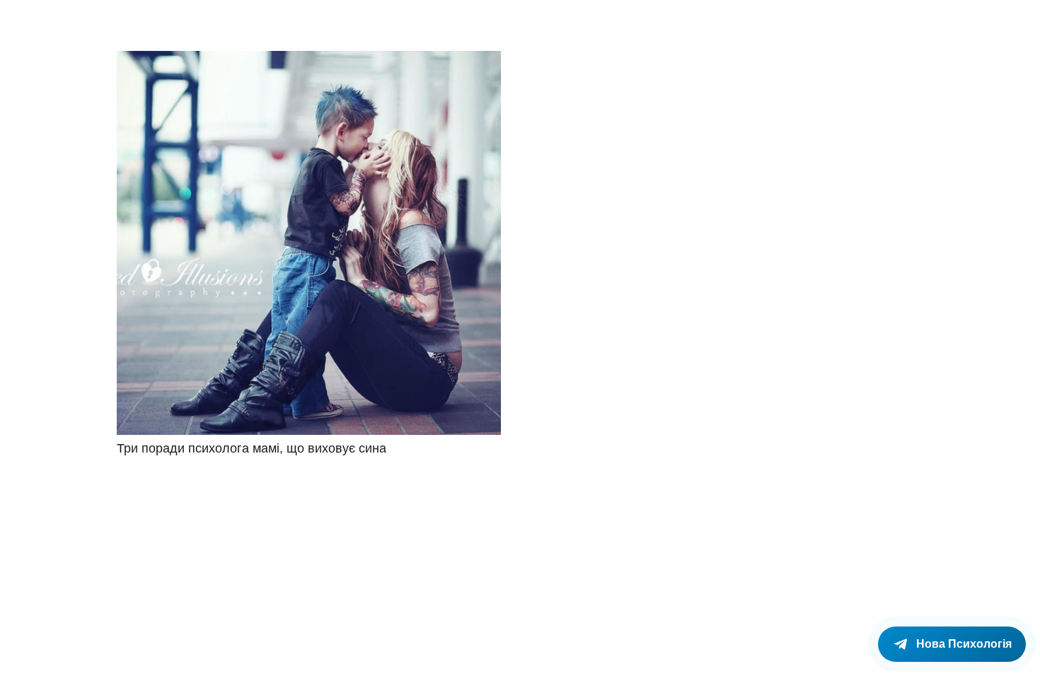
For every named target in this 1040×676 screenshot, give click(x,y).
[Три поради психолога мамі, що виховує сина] (309, 243)
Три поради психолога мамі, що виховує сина (251, 448)
